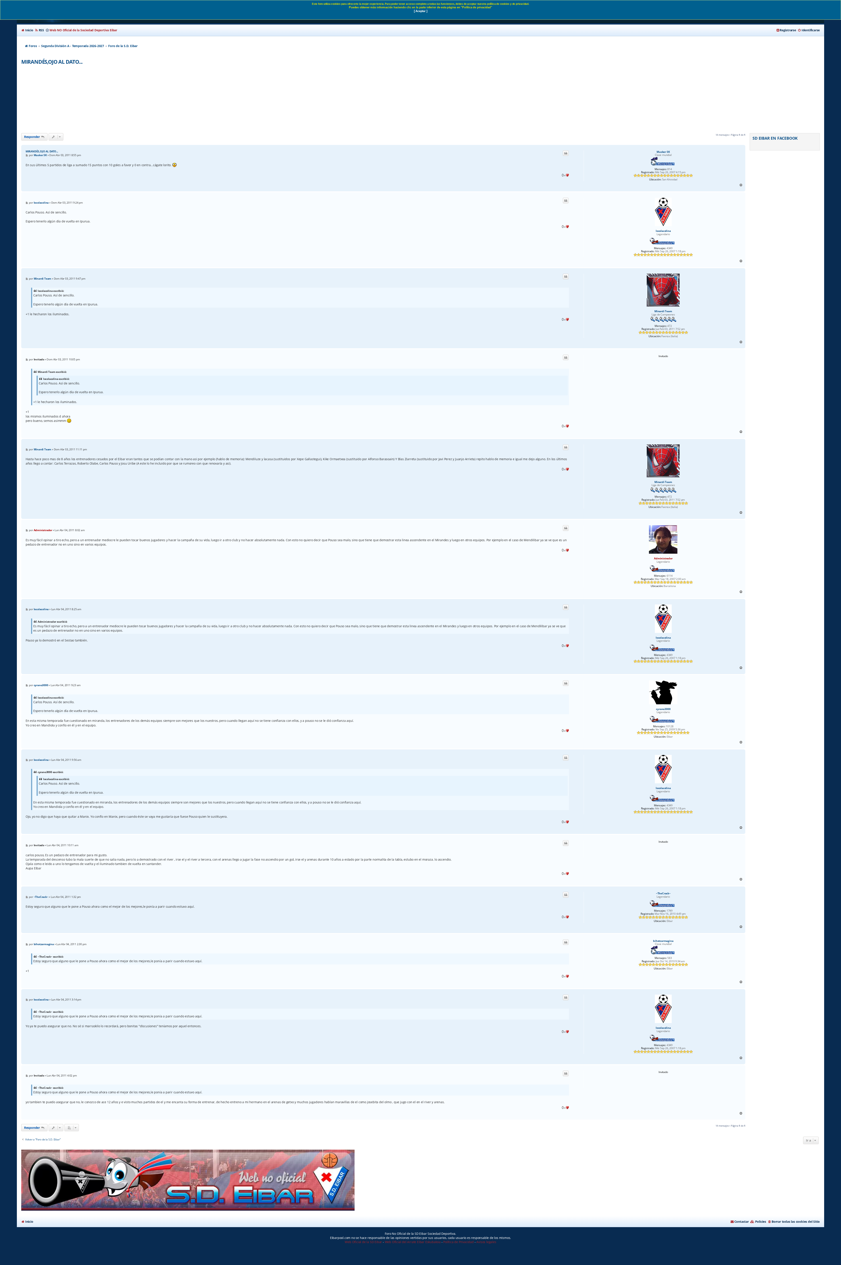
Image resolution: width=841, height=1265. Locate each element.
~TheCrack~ (663, 893)
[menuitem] (27, 30)
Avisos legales (486, 1242)
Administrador (663, 558)
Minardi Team (663, 311)
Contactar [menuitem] (741, 1221)
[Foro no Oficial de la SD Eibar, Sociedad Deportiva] (188, 1180)
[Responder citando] (566, 153)
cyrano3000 (663, 709)
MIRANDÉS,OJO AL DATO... (52, 61)
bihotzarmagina (663, 941)
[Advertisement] (420, 100)
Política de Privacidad (458, 1242)
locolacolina (663, 231)
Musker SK (663, 151)
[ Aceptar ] (420, 11)
